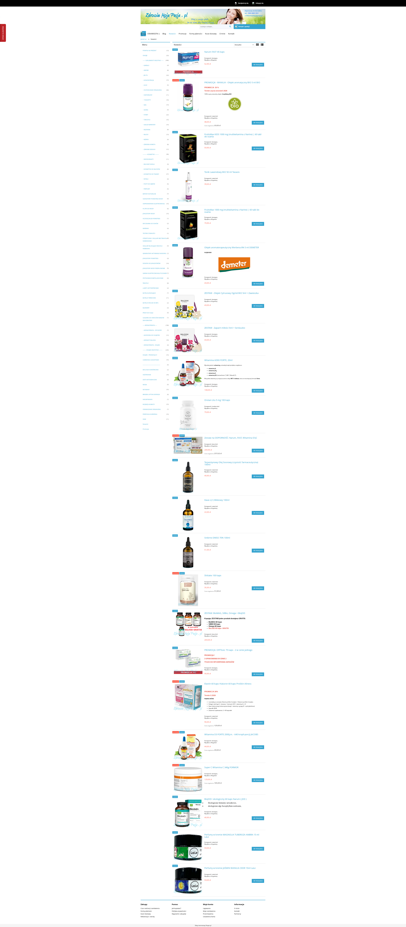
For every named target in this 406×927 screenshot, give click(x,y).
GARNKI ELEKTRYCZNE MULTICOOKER (155, 273)
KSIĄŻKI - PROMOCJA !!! (150, 355)
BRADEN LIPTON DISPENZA (151, 394)
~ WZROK (146, 139)
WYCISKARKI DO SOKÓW (150, 223)
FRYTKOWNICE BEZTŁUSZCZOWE (153, 278)
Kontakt (237, 911)
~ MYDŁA (145, 179)
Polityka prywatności (179, 911)
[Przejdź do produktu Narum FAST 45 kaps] (188, 63)
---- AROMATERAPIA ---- (150, 325)
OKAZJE (145, 55)
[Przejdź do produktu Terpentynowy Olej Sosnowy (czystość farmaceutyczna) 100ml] (188, 477)
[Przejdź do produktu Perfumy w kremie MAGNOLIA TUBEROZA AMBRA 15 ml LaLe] (188, 847)
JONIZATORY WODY (149, 214)
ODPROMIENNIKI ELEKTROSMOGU (154, 204)
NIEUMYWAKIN (147, 399)
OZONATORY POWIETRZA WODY (153, 199)
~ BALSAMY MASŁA (149, 164)
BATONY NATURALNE (149, 194)
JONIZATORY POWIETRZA (150, 258)
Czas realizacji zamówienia (150, 908)
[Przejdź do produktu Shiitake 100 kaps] (188, 590)
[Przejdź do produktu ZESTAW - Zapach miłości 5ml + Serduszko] (188, 340)
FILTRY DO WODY (148, 209)
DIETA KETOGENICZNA (150, 380)
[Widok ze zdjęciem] (257, 44)
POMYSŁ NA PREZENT (149, 50)
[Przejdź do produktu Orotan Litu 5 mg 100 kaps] (188, 415)
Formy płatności (146, 911)
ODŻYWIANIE (147, 375)
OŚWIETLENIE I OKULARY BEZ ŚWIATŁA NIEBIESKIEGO (155, 239)
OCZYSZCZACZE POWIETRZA (151, 218)
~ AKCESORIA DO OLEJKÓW (151, 335)
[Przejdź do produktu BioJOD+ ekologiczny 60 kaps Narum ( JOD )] (188, 813)
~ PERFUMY (146, 189)
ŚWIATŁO (146, 283)
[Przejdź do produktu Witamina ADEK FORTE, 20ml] (188, 373)
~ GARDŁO (146, 65)
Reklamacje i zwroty (148, 917)
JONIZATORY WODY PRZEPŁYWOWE (154, 268)
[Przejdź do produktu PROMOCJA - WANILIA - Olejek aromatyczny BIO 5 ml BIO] (188, 96)
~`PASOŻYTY (147, 100)
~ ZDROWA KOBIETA (149, 144)
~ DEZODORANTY (148, 159)
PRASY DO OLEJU (148, 313)
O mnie (236, 908)
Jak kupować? (176, 908)
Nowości (145, 424)
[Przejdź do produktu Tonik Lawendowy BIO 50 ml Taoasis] (188, 187)
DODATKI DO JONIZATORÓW (151, 263)
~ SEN (144, 105)
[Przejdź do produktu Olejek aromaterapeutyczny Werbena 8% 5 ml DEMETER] (188, 262)
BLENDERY (146, 308)
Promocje (146, 429)
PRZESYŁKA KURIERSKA (150, 414)
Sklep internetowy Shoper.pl (203, 925)
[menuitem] (153, 33)
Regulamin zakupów (179, 914)
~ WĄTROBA (146, 130)
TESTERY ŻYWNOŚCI (149, 233)
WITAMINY (146, 390)
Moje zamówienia (209, 911)
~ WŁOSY (145, 134)
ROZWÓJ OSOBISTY (149, 404)
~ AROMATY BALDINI (149, 340)
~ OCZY (145, 85)
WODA (145, 385)
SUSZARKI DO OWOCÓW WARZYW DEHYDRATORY (153, 319)
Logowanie (207, 908)
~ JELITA (145, 75)
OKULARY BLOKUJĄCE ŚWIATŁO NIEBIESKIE (152, 247)
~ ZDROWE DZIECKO (149, 149)
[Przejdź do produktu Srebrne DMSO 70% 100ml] (188, 552)
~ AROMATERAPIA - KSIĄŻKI (151, 345)
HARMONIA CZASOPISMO (151, 360)
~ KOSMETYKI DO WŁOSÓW (151, 169)
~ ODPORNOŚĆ (147, 95)
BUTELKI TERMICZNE (149, 298)
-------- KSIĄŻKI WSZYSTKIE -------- (152, 350)
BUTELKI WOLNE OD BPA (150, 303)
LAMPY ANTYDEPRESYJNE (151, 288)
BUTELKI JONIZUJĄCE (149, 293)
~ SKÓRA (145, 110)
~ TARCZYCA (146, 120)
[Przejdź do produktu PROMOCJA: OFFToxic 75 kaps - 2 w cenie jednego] (188, 661)
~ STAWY (145, 115)
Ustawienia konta (209, 917)
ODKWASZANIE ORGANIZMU (152, 409)
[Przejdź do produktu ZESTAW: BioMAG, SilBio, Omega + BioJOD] (188, 624)
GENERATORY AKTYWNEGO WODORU (154, 253)
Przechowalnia (208, 914)
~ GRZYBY (146, 70)
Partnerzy (237, 914)
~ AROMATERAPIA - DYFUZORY (152, 330)
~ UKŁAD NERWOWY (149, 125)
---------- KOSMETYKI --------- (151, 154)
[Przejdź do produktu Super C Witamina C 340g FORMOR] (188, 779)
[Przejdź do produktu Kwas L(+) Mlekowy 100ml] (188, 515)
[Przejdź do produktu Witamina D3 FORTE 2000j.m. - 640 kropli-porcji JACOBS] (188, 746)
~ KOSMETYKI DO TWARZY (151, 174)
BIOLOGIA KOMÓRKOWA (150, 370)
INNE (144, 419)
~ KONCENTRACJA (148, 80)
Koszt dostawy (146, 914)
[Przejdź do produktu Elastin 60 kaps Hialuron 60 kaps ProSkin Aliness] (188, 697)
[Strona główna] (203, 15)
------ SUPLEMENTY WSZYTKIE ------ (153, 60)
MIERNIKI (146, 228)
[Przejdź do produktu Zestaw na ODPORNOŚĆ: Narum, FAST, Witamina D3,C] (188, 445)
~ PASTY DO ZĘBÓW (149, 184)
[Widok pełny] (262, 44)
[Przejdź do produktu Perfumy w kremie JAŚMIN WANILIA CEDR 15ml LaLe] (188, 880)
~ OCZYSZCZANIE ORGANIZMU (152, 90)
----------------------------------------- (151, 365)
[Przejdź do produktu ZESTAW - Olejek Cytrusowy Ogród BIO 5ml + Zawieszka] (188, 306)
